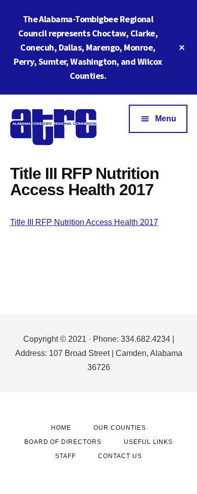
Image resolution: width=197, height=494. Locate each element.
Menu (165, 118)
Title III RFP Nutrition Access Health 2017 (84, 222)
